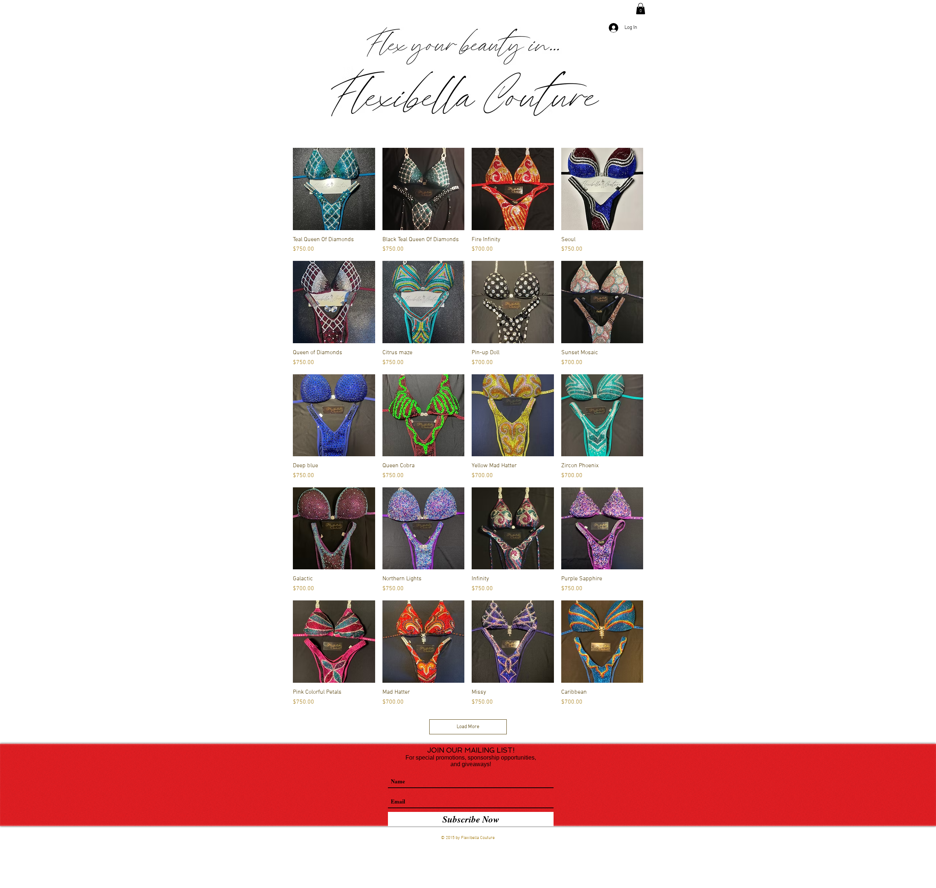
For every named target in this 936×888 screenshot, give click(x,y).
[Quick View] (334, 189)
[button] (640, 8)
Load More (468, 727)
